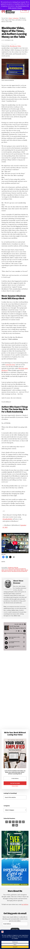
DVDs (15, 570)
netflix (9, 571)
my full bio (25, 904)
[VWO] (7, 8)
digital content (9, 570)
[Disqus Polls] (15, 674)
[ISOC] (15, 885)
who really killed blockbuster (19, 571)
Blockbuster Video (15, 46)
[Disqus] (15, 711)
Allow (25, 8)
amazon (17, 568)
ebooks (18, 570)
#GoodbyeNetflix (7, 519)
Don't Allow (17, 8)
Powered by (4, 8)
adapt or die (11, 568)
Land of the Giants (10, 364)
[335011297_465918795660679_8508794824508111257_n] (15, 857)
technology (11, 567)
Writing (16, 567)
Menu (25, 10)
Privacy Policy (15, 785)
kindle (22, 570)
